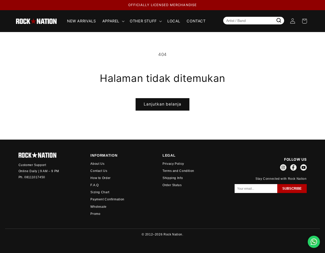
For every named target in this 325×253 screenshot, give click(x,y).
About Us (97, 164)
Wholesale (98, 207)
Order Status (172, 185)
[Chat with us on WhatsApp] (314, 242)
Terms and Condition (178, 171)
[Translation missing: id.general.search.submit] (278, 20)
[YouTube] (303, 168)
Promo (95, 214)
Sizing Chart (99, 192)
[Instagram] (283, 168)
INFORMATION (103, 155)
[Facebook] (293, 168)
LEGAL (168, 155)
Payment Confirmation (107, 199)
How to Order (100, 178)
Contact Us (98, 171)
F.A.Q (94, 185)
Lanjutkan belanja (163, 104)
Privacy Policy (173, 164)
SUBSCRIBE (292, 188)
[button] (112, 21)
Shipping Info (172, 178)
